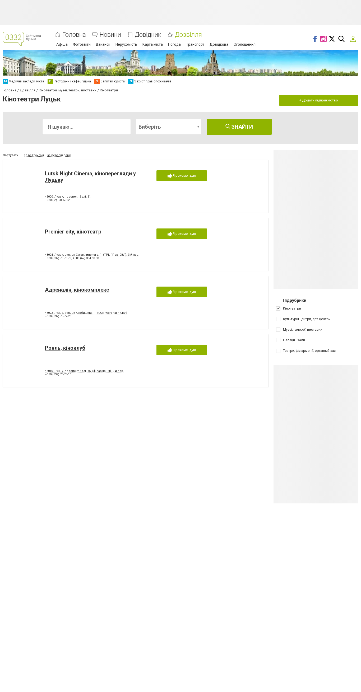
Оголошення (245, 44)
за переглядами (59, 155)
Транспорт (195, 44)
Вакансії (103, 44)
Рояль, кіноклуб (65, 348)
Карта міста (152, 44)
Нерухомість (126, 44)
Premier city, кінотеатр (73, 231)
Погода (174, 44)
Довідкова (219, 44)
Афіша (62, 44)
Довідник (148, 34)
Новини (110, 34)
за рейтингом (34, 155)
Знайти (241, 127)
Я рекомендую (184, 175)
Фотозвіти (82, 44)
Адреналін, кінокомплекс (77, 290)
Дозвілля (188, 34)
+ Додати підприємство (318, 100)
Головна (74, 34)
